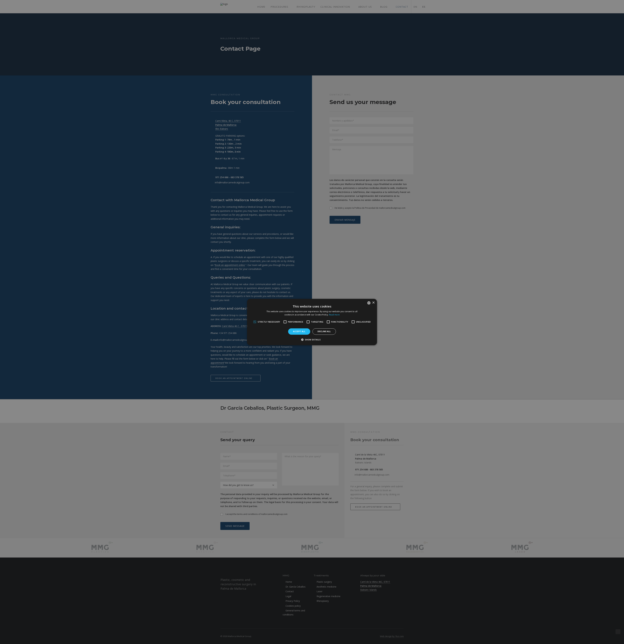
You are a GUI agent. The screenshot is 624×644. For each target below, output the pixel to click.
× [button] (373, 302)
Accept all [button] (299, 331)
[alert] (312, 322)
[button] (312, 339)
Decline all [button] (324, 331)
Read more (334, 314)
